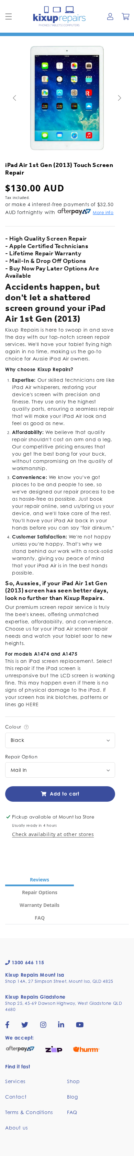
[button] (8, 16)
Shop (73, 1081)
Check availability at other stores (53, 834)
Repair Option (21, 756)
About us (16, 1128)
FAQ (72, 1112)
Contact (15, 1097)
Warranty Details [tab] (39, 905)
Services (15, 1081)
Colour (14, 727)
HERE (32, 704)
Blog (72, 1097)
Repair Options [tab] (39, 892)
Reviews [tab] (39, 879)
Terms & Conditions (29, 1112)
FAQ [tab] (40, 917)
